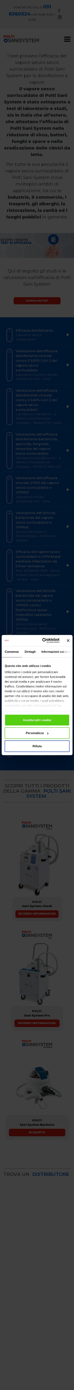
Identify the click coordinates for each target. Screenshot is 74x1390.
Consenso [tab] (12, 651)
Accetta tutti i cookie (37, 720)
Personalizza (35, 733)
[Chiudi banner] (68, 640)
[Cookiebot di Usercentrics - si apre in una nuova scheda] (44, 640)
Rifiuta (37, 746)
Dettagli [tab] (30, 651)
